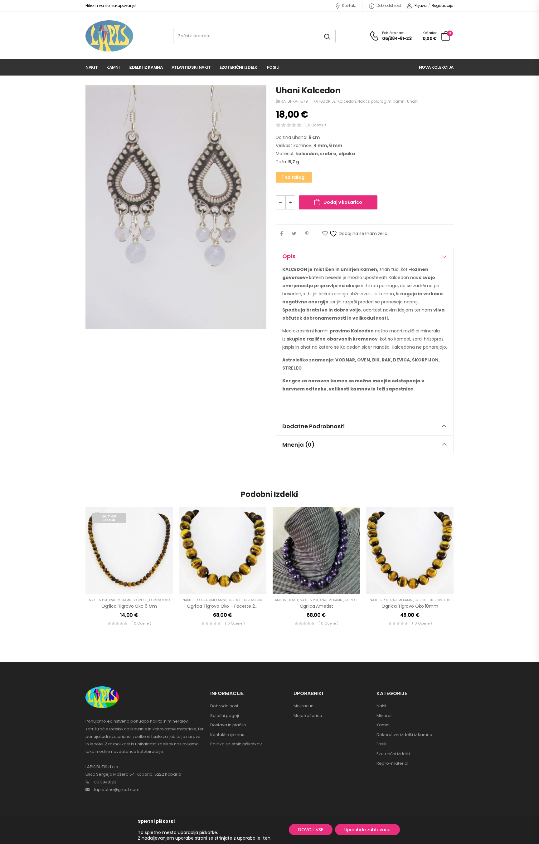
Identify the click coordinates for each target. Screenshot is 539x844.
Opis (288, 256)
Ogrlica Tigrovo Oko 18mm (409, 606)
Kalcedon (346, 101)
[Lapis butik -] (109, 36)
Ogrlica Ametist (316, 606)
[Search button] (327, 36)
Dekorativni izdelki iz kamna (404, 735)
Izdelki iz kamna (146, 67)
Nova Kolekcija (436, 67)
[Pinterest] (306, 233)
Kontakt (349, 5)
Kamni (112, 67)
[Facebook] (281, 233)
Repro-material (392, 763)
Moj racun (303, 706)
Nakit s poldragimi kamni (381, 101)
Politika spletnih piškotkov (236, 744)
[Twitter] (294, 233)
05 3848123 (105, 782)
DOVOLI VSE (310, 830)
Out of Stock (109, 518)
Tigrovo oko (159, 600)
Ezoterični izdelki (239, 67)
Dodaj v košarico (342, 202)
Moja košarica (308, 716)
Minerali (384, 716)
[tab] (364, 256)
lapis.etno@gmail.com (116, 789)
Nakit (91, 67)
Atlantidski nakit (191, 67)
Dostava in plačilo (228, 725)
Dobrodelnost (388, 5)
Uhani (412, 101)
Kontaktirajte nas (227, 735)
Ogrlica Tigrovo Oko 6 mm (129, 606)
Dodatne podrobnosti (313, 426)
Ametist (281, 600)
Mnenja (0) (298, 445)
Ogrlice (140, 600)
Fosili (273, 67)
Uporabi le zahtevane (367, 830)
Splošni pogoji (224, 716)
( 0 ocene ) (315, 125)
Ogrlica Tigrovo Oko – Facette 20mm (227, 606)
